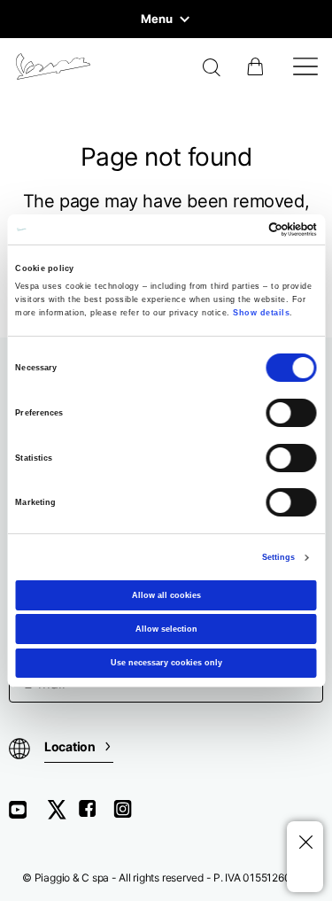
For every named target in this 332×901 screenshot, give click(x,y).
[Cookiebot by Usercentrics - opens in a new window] (240, 229)
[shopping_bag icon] (257, 66)
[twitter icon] (61, 815)
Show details (261, 312)
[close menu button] (305, 843)
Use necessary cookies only (166, 662)
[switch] (291, 413)
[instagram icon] (129, 815)
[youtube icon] (28, 815)
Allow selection (166, 629)
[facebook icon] (95, 815)
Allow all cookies (166, 595)
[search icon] (212, 69)
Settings (279, 557)
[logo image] (53, 66)
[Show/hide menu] (305, 66)
